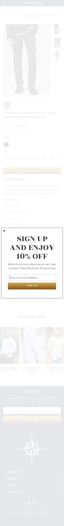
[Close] (4, 231)
